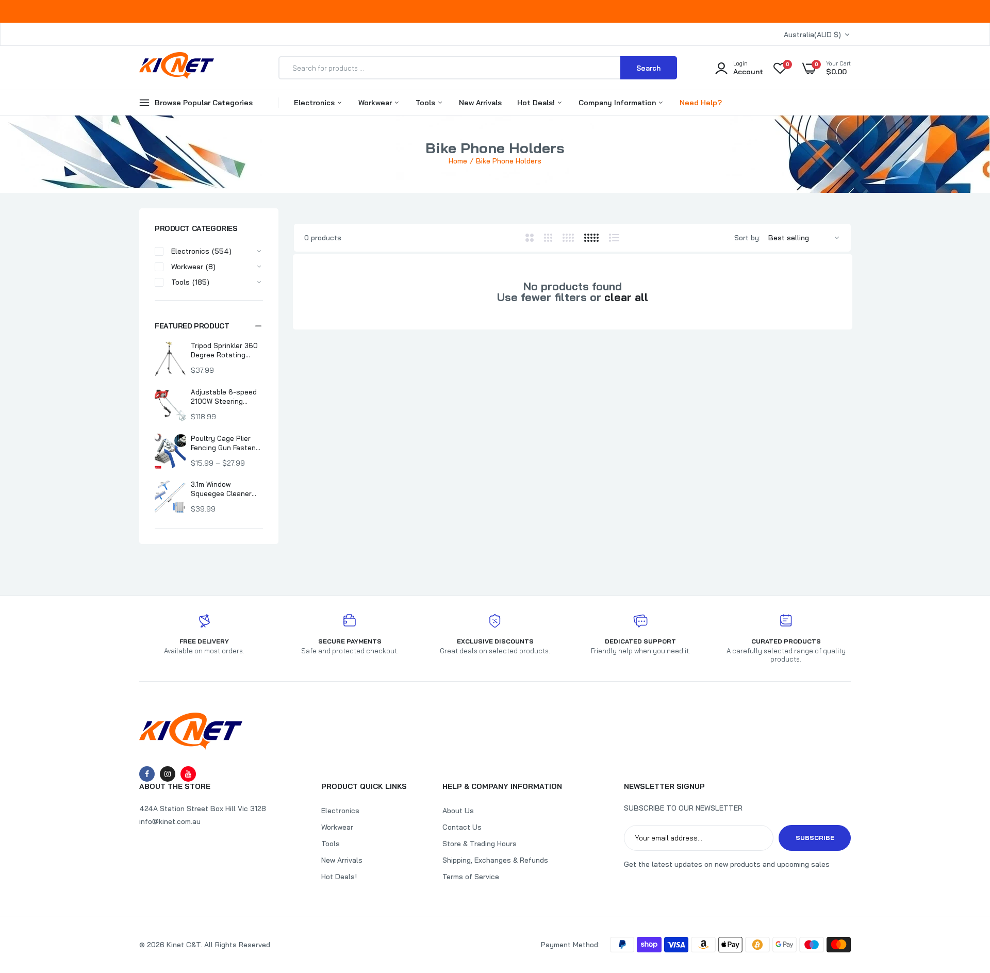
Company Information (618, 102)
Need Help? (701, 102)
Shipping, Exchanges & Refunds (495, 860)
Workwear (376, 102)
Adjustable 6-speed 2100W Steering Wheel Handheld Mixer (226, 397)
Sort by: (747, 237)
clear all (626, 297)
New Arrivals (480, 102)
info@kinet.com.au (170, 821)
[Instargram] (167, 774)
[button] (209, 326)
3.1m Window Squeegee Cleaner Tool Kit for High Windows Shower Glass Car (221, 489)
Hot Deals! (537, 102)
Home (458, 161)
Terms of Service (470, 876)
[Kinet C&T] (176, 67)
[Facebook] (147, 774)
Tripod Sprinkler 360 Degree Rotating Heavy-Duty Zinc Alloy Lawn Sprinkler (224, 350)
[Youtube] (188, 774)
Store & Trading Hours (479, 843)
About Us (458, 810)
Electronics (315, 102)
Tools (426, 102)
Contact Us (462, 827)
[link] (962, 898)
